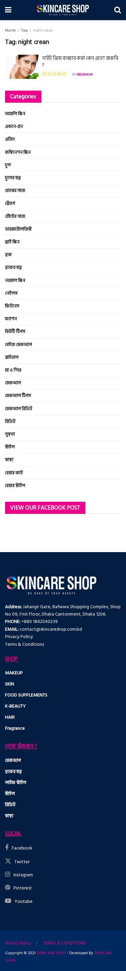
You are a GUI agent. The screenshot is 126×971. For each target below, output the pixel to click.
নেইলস (11, 293)
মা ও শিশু (13, 370)
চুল (8, 165)
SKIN (9, 684)
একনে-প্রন (14, 126)
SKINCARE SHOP (51, 953)
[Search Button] (117, 10)
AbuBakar (84, 74)
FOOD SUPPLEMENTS (26, 695)
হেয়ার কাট (14, 473)
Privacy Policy (19, 636)
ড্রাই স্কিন (12, 242)
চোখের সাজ (15, 190)
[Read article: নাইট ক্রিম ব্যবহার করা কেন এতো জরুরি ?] (22, 67)
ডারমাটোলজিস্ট (18, 229)
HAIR (10, 717)
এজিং (10, 139)
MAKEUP (14, 673)
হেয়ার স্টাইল (15, 485)
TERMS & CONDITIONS (64, 943)
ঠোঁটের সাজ (15, 216)
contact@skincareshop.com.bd (50, 629)
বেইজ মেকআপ (18, 344)
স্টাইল (10, 447)
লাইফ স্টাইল (15, 782)
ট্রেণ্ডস (10, 203)
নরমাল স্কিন (15, 280)
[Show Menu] (8, 10)
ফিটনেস (12, 306)
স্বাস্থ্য (9, 460)
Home (10, 30)
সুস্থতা (10, 434)
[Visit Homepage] (63, 10)
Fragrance (15, 728)
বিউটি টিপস (15, 331)
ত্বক (8, 254)
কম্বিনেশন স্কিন (18, 152)
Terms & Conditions (24, 644)
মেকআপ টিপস (18, 395)
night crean (43, 30)
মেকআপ (13, 383)
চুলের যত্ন (13, 178)
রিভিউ (10, 421)
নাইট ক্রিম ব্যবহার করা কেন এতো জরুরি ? (80, 61)
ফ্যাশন (11, 319)
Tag (24, 30)
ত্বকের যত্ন (13, 267)
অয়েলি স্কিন (15, 113)
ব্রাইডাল (11, 357)
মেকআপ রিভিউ (18, 408)
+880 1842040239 (40, 621)
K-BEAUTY (15, 706)
